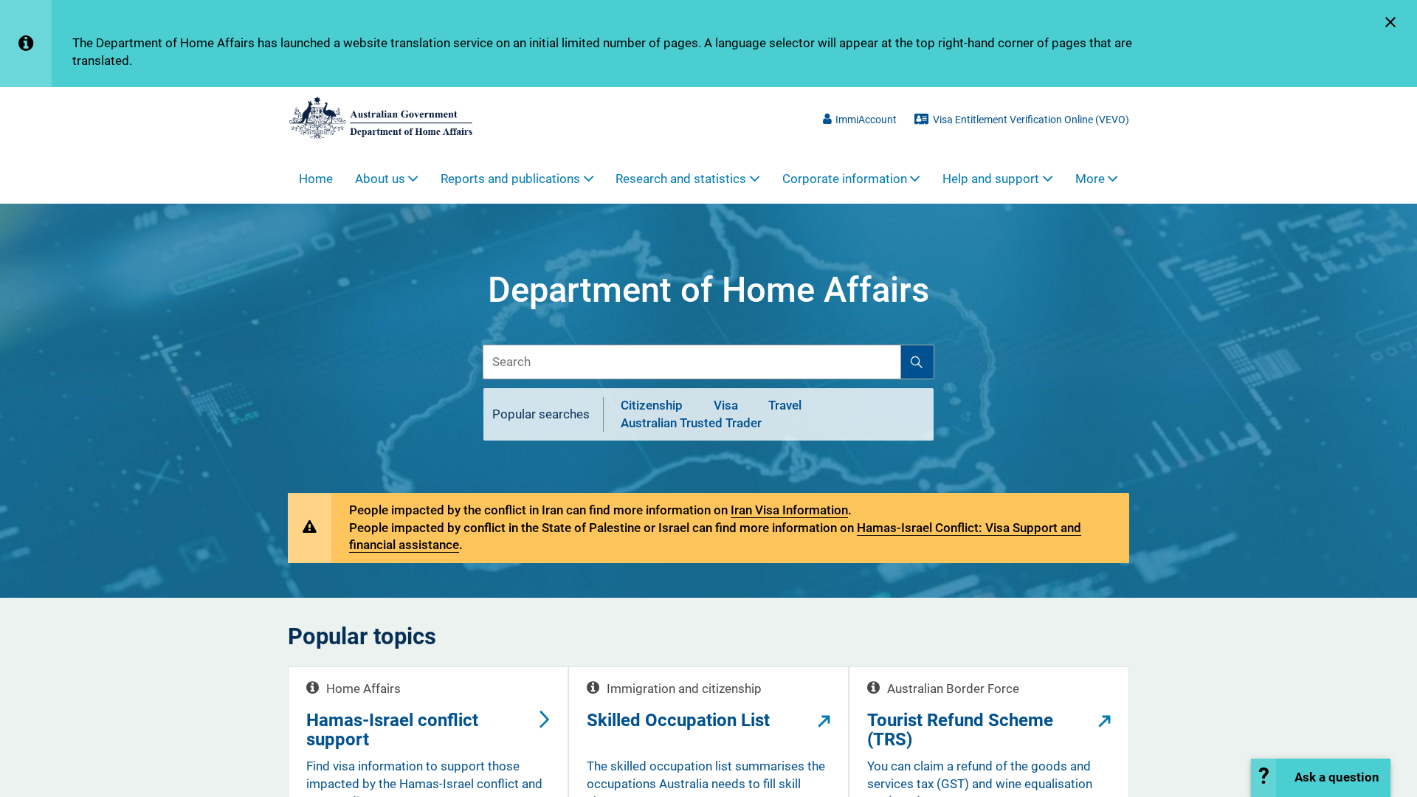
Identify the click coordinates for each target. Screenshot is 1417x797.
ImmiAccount (866, 119)
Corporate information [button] (844, 179)
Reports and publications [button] (510, 179)
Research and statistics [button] (681, 179)
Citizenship (652, 405)
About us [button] (380, 179)
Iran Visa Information (789, 510)
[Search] (917, 362)
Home (316, 179)
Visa (726, 405)
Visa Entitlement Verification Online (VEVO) (1031, 119)
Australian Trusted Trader (691, 422)
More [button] (1090, 179)
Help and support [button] (990, 179)
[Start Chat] (1320, 778)
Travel (784, 405)
